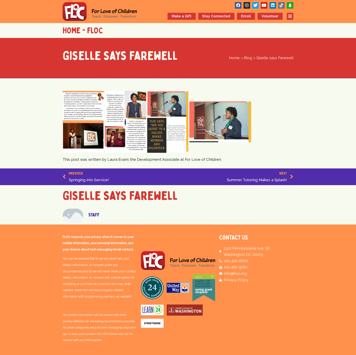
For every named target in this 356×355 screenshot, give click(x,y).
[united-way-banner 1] (178, 288)
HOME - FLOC (83, 30)
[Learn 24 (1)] (152, 310)
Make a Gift (182, 16)
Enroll (246, 16)
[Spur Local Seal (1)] (152, 287)
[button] (288, 16)
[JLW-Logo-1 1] (185, 310)
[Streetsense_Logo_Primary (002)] (152, 323)
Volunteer (270, 16)
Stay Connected (216, 16)
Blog (131, 83)
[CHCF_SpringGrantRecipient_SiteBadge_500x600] (203, 287)
